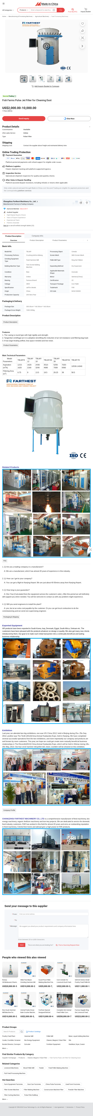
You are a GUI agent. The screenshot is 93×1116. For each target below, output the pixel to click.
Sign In (5, 225)
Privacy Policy (80, 1107)
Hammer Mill (28, 1036)
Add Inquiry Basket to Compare (46, 86)
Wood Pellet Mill (28, 1068)
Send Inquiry (24, 118)
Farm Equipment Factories (13, 1084)
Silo (70, 1040)
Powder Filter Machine (76, 1090)
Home (4, 16)
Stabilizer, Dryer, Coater (77, 1044)
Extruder (27, 1044)
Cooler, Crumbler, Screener (11, 1040)
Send (21, 945)
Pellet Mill (49, 1036)
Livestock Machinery (11, 1068)
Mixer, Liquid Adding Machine (79, 1036)
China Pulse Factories (53, 1084)
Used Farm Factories (73, 1084)
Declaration (69, 1107)
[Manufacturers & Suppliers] (46, 4)
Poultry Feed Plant (8, 1036)
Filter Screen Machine (11, 1090)
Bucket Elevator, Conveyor (11, 1044)
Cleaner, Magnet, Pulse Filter (56, 1040)
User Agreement (59, 1107)
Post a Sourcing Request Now (67, 945)
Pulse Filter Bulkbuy (31, 1095)
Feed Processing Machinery (59, 16)
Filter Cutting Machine (12, 1095)
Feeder (41, 1068)
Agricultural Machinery (42, 16)
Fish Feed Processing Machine (14, 1073)
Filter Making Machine (31, 1090)
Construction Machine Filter (53, 1090)
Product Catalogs (34, 1031)
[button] (83, 240)
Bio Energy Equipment (32, 1040)
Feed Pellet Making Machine (58, 1068)
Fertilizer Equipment (53, 1044)
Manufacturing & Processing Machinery (21, 16)
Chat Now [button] (71, 119)
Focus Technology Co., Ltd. (31, 1107)
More (4, 1099)
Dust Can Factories (34, 1084)
